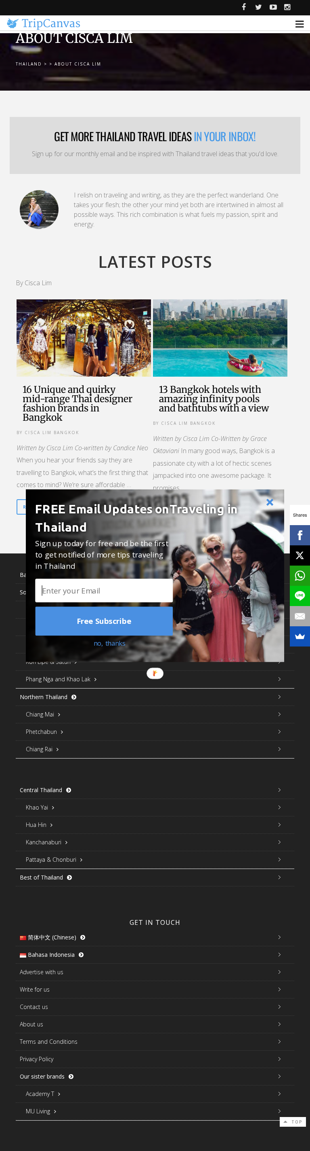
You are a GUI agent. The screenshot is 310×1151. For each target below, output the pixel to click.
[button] (144, 518)
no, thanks (110, 642)
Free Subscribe (104, 621)
